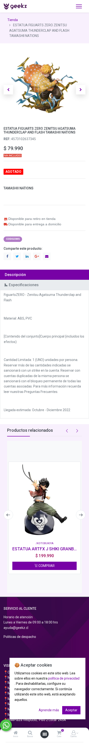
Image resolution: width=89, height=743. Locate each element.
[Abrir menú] (45, 734)
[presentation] (8, 515)
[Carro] (59, 733)
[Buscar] (30, 733)
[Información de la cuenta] (73, 733)
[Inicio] (16, 733)
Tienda (12, 20)
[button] (8, 89)
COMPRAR (46, 566)
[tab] (44, 275)
